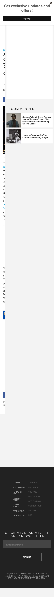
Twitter (32, 482)
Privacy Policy (17, 498)
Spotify (32, 510)
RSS (30, 514)
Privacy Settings (29, 576)
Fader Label (19, 510)
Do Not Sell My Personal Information (28, 577)
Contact (17, 482)
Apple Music (34, 500)
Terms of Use (17, 492)
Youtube (32, 491)
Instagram (34, 496)
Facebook (33, 486)
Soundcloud (34, 505)
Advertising (19, 486)
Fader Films (19, 515)
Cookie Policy (16, 505)
